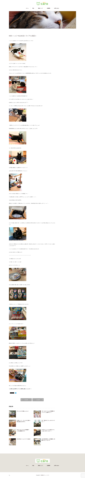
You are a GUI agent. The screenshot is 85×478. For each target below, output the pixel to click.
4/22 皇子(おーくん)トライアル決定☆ (24, 439)
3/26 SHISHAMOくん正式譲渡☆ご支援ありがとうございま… (48, 439)
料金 (33, 8)
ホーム (27, 8)
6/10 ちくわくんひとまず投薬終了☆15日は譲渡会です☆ (23, 430)
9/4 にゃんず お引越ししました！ (23, 411)
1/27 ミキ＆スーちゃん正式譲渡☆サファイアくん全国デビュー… (48, 411)
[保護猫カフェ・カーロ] (42, 3)
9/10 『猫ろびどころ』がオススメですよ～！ (48, 421)
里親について (40, 8)
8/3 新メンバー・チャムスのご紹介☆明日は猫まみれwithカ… (23, 421)
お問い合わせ (56, 8)
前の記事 (26, 399)
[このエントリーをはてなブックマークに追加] (15, 393)
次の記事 (38, 399)
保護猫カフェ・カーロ (45, 475)
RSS (9, 475)
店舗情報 (48, 8)
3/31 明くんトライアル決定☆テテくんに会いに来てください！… (48, 430)
